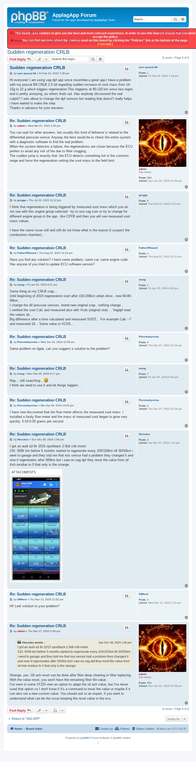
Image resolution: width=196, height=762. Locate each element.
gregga (143, 195)
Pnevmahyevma (149, 336)
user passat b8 (148, 67)
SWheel (143, 594)
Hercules (144, 434)
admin (142, 169)
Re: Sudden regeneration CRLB (38, 120)
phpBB (84, 737)
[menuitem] (142, 729)
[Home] (30, 16)
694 (149, 177)
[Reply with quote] (126, 69)
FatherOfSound (148, 247)
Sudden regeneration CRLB (38, 52)
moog (142, 279)
